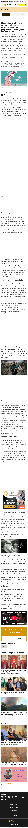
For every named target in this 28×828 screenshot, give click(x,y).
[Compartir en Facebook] (2, 95)
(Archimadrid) (5, 98)
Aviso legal (14, 810)
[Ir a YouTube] (16, 797)
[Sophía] (14, 774)
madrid (4, 646)
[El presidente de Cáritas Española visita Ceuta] (14, 684)
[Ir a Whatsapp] (23, 797)
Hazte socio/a (22, 4)
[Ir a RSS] (6, 799)
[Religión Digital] (11, 5)
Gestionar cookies (14, 824)
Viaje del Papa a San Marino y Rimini (18, 15)
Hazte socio (14, 815)
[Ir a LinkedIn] (13, 797)
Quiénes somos (14, 804)
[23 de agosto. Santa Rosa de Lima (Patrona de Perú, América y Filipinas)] (14, 754)
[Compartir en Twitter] (5, 95)
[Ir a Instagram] (9, 797)
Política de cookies (14, 813)
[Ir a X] (6, 797)
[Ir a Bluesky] (20, 797)
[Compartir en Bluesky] (7, 95)
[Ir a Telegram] (2, 799)
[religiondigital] (14, 821)
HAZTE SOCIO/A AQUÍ (14, 638)
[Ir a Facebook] (2, 797)
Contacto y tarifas (14, 807)
